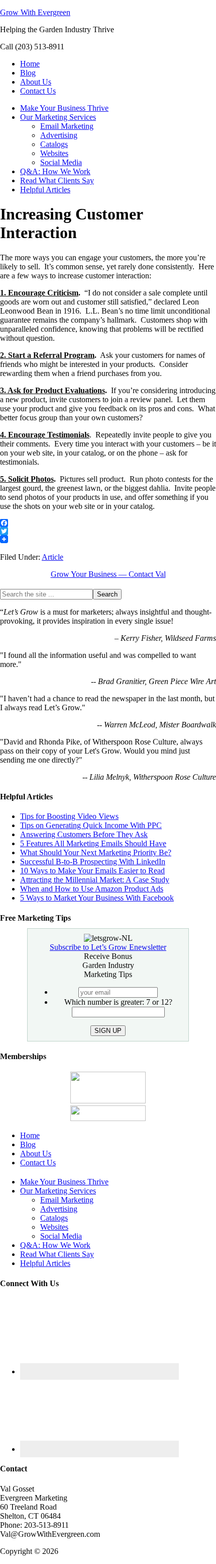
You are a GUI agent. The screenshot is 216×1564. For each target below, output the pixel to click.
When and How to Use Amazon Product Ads (91, 888)
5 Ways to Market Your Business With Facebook (97, 897)
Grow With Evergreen (35, 12)
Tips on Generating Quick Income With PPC (91, 825)
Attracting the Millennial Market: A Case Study (94, 879)
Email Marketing (66, 1200)
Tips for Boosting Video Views (69, 816)
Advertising (58, 1209)
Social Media (61, 1236)
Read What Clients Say (57, 1254)
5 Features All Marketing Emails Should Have (93, 843)
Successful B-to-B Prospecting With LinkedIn (92, 861)
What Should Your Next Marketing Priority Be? (95, 852)
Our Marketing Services (58, 1190)
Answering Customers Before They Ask (84, 834)
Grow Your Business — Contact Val (108, 574)
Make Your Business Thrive (64, 1181)
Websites (54, 1227)
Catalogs (54, 1218)
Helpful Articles (45, 1263)
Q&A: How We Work (55, 1245)
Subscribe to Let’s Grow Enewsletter (108, 947)
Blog (28, 1144)
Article (52, 557)
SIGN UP (108, 1030)
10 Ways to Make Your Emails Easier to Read (92, 870)
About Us (35, 1153)
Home (30, 1135)
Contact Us (38, 1162)
